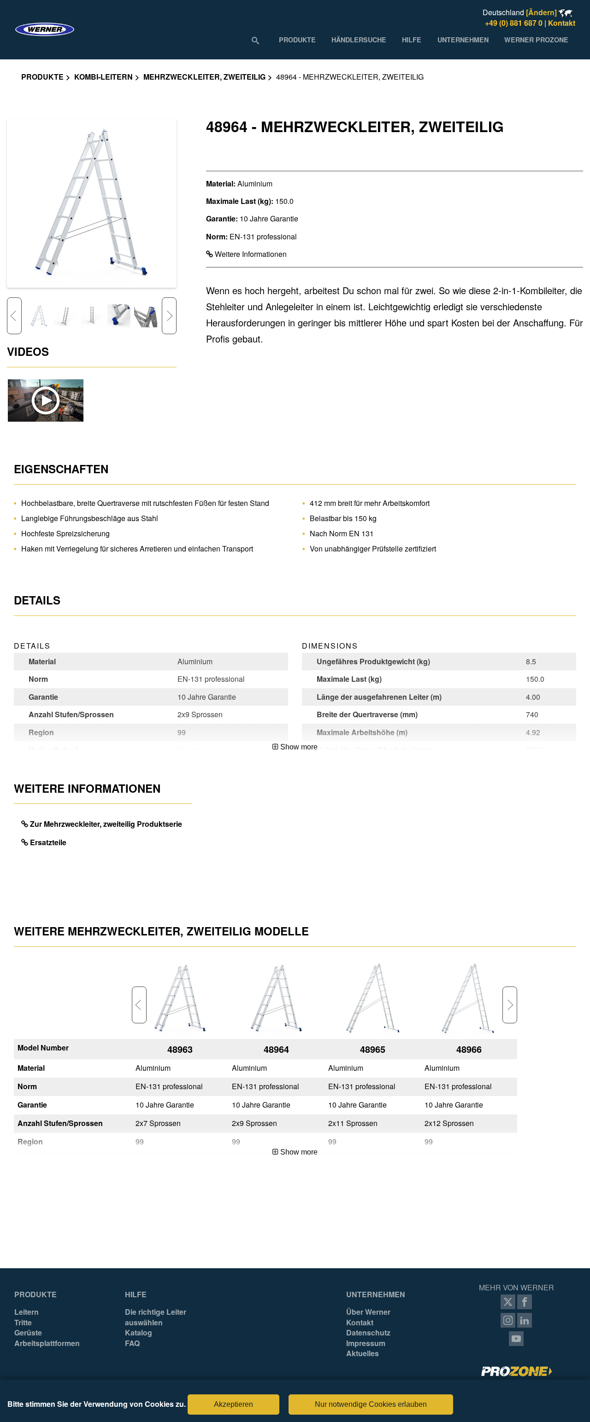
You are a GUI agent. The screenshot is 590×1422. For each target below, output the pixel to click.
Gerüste (28, 1333)
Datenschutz (368, 1333)
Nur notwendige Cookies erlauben (371, 1404)
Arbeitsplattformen (47, 1343)
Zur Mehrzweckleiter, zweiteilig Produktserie (106, 823)
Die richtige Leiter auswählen (155, 1317)
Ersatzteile (48, 842)
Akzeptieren (233, 1404)
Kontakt (561, 22)
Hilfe (136, 1294)
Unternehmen (375, 1294)
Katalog (138, 1333)
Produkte (42, 76)
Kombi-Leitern (103, 76)
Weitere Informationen (250, 254)
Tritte (23, 1323)
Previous (14, 315)
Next (169, 315)
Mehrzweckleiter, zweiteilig (204, 76)
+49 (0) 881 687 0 (514, 22)
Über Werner (368, 1312)
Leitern (26, 1312)
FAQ (132, 1343)
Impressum (365, 1343)
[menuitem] (297, 39)
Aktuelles (362, 1353)
